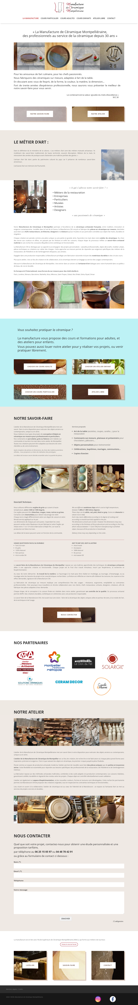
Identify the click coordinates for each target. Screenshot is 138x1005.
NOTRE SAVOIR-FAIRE (39, 114)
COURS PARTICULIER (49, 18)
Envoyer (65, 918)
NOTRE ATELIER (98, 114)
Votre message (21, 890)
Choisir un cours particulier (39, 392)
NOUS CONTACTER (69, 615)
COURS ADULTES (67, 18)
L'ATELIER (30, 965)
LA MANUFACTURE (31, 18)
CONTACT (111, 18)
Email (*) (18, 871)
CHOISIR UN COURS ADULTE (40, 367)
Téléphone (19, 880)
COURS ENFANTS (84, 18)
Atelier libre (98, 392)
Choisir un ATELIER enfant (98, 367)
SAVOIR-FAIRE (69, 965)
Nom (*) (17, 862)
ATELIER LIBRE (99, 18)
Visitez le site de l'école (69, 944)
